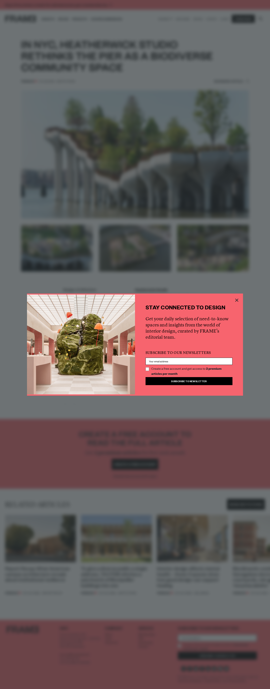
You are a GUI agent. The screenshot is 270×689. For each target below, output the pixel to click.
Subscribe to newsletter (189, 381)
